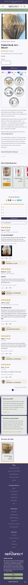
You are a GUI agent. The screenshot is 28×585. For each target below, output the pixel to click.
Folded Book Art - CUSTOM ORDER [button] (13, 293)
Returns (14, 488)
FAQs (14, 503)
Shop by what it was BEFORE (14, 471)
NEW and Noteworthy (14, 474)
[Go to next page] (18, 390)
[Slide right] (17, 191)
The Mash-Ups (14, 544)
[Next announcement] (25, 1)
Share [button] (4, 156)
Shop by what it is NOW (14, 468)
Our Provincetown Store (14, 538)
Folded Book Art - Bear (18, 179)
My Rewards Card (14, 514)
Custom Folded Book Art (7, 134)
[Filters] (2, 222)
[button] (3, 6)
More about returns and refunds (12, 432)
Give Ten (14, 547)
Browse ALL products (14, 477)
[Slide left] (10, 191)
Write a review (14, 218)
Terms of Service (14, 491)
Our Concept (14, 535)
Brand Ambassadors (14, 527)
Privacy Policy (9, 571)
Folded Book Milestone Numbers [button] (13, 329)
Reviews (14, 541)
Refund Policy (14, 500)
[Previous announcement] (2, 1)
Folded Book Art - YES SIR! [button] (11, 263)
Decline (13, 578)
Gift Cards (14, 480)
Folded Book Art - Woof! (8, 456)
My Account (14, 511)
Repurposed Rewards (14, 517)
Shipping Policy (14, 497)
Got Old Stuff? (14, 521)
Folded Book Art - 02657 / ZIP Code (7, 179)
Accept (13, 574)
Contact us (6, 412)
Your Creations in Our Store (14, 524)
